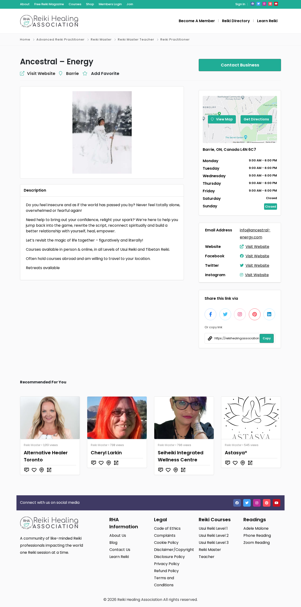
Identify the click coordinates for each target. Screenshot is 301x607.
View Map (224, 119)
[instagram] (264, 4)
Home (25, 39)
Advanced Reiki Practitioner (60, 39)
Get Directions (256, 119)
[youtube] (276, 4)
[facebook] (252, 4)
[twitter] (258, 4)
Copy (267, 338)
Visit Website (257, 246)
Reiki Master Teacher (136, 39)
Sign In (240, 4)
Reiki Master (101, 39)
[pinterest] (270, 4)
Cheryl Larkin (106, 452)
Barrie (72, 73)
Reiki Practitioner (175, 39)
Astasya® (236, 452)
